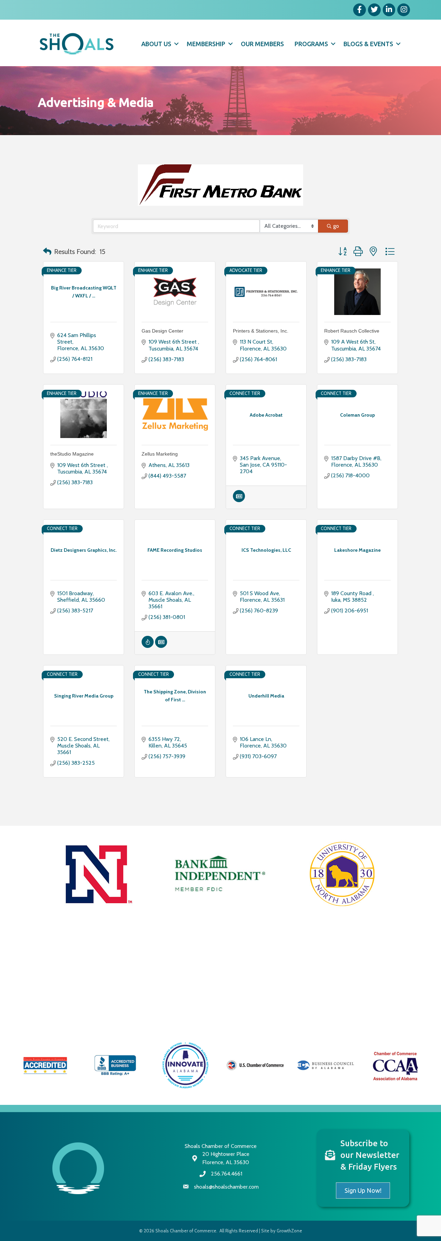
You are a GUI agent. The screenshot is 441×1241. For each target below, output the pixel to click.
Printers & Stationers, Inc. (260, 331)
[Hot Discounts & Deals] (148, 646)
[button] (47, 251)
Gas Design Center (162, 331)
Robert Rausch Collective (351, 331)
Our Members (262, 43)
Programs (311, 43)
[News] (239, 500)
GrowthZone (289, 1230)
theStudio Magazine (72, 454)
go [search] (336, 226)
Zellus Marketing (160, 454)
